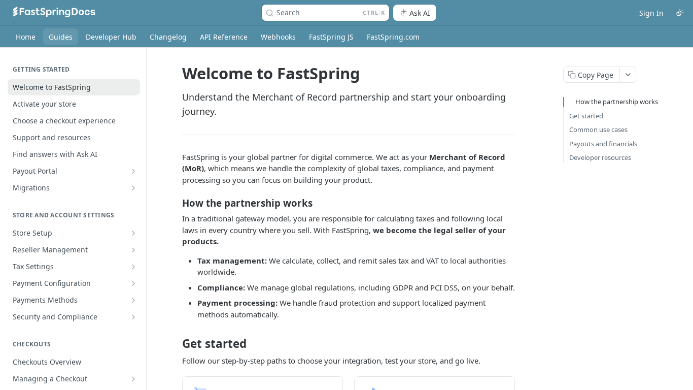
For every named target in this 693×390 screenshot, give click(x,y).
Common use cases (598, 129)
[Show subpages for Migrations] (133, 188)
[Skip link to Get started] (175, 343)
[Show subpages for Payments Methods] (133, 300)
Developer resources (600, 157)
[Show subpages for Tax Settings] (133, 267)
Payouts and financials (603, 143)
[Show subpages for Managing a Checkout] (133, 379)
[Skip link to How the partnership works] (175, 203)
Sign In (651, 13)
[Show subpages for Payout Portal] (133, 171)
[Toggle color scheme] (680, 13)
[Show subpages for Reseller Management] (133, 250)
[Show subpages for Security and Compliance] (133, 317)
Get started (586, 115)
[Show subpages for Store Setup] (133, 233)
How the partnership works (616, 101)
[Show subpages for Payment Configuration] (133, 283)
